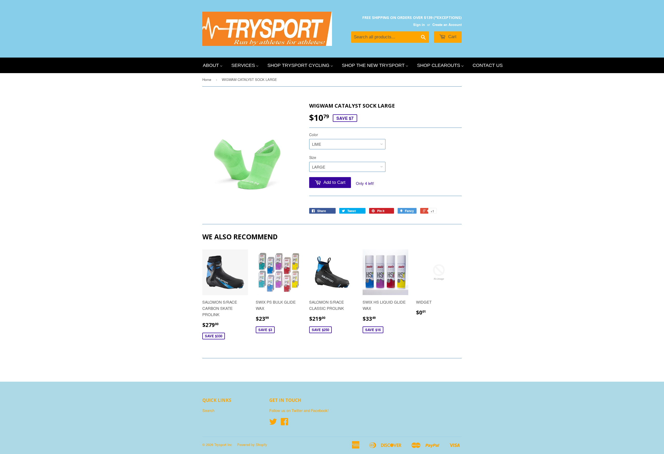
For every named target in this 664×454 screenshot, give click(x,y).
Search (208, 410)
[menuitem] (212, 65)
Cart (452, 36)
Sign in (419, 24)
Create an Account (447, 24)
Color (313, 134)
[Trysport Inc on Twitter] (273, 423)
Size (312, 157)
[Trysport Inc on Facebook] (284, 423)
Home (206, 79)
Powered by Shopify (252, 444)
